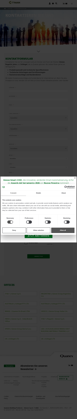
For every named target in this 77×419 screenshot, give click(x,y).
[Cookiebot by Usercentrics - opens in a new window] (66, 187)
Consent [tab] (13, 193)
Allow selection (38, 230)
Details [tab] (38, 193)
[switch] (29, 222)
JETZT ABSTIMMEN (38, 235)
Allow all (63, 230)
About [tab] (63, 193)
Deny (14, 230)
